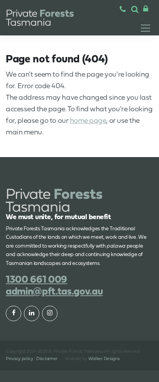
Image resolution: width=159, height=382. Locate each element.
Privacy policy (19, 359)
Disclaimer (47, 359)
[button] (135, 10)
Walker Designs (104, 359)
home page (88, 121)
